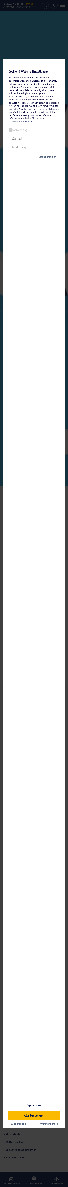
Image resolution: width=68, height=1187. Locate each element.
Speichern (34, 1105)
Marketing (19, 147)
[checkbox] (10, 130)
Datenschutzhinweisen (21, 121)
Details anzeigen (47, 156)
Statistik (17, 138)
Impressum (20, 1123)
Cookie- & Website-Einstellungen (28, 71)
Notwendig (19, 130)
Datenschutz (50, 1123)
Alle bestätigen (34, 1115)
